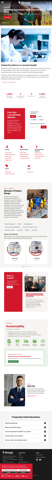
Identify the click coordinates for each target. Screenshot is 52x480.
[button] (2, 22)
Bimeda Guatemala (39, 154)
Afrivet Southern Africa (10, 173)
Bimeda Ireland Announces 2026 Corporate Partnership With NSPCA (35, 295)
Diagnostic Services (23, 462)
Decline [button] (9, 472)
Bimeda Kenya (8, 171)
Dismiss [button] (23, 472)
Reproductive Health (10, 230)
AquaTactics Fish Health (25, 158)
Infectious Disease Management (12, 227)
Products (21, 459)
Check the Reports (13, 361)
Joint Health (20, 230)
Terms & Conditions (40, 457)
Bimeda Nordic (8, 158)
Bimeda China (30, 171)
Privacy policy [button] (25, 467)
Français (40, 116)
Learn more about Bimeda (8, 82)
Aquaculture (35, 230)
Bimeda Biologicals (24, 156)
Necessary (5, 476)
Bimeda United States (24, 154)
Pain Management (28, 224)
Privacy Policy (39, 454)
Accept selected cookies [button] (9, 470)
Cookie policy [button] (17, 467)
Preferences (13, 476)
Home (20, 454)
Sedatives (27, 230)
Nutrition (20, 224)
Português (33, 119)
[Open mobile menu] (2, 2)
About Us (21, 457)
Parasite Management (10, 224)
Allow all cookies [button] (23, 470)
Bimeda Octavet (8, 160)
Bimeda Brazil (37, 158)
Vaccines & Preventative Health (29, 227)
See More (9, 287)
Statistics (20, 476)
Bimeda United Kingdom (10, 154)
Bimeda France (8, 156)
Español (41, 119)
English (33, 116)
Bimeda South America (39, 156)
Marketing (26, 476)
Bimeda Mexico (38, 152)
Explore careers (31, 395)
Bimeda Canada (23, 152)
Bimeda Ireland (8, 152)
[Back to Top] (50, 477)
